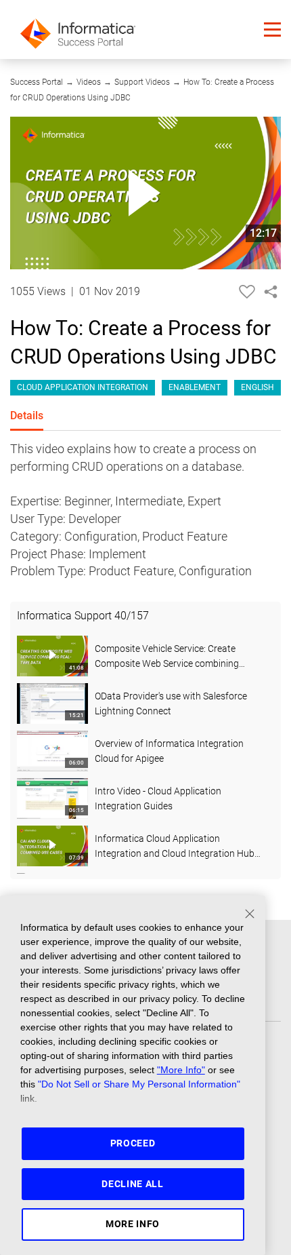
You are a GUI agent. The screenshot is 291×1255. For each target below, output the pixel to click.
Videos (88, 82)
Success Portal (36, 82)
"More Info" (181, 1069)
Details (26, 415)
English (257, 387)
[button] (272, 29)
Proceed (133, 1143)
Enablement (195, 387)
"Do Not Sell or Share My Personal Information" (139, 1084)
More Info (133, 1223)
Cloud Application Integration (82, 387)
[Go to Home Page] (78, 29)
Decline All (133, 1183)
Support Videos (142, 82)
